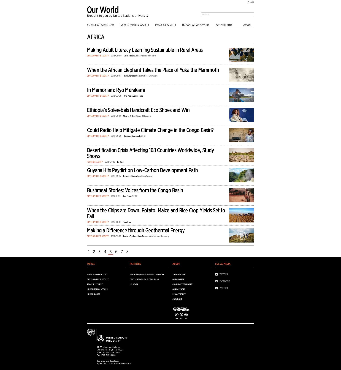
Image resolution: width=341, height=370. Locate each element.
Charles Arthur (129, 116)
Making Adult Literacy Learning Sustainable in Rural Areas (145, 49)
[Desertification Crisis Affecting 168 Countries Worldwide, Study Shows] (241, 156)
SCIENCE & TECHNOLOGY (100, 24)
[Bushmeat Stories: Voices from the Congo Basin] (241, 196)
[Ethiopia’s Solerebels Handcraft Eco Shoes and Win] (241, 115)
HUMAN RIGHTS (223, 24)
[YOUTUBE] (217, 288)
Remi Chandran (130, 75)
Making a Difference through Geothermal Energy (136, 230)
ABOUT (247, 24)
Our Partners (178, 289)
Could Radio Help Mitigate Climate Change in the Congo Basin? (150, 130)
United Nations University (145, 55)
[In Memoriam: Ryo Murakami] (241, 95)
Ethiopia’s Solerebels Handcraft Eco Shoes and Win (138, 110)
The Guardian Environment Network (147, 274)
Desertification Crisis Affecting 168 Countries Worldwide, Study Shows (150, 153)
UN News (134, 284)
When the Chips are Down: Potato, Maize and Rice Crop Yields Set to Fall (156, 213)
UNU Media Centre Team (133, 95)
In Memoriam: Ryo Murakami (116, 89)
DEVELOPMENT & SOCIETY (134, 24)
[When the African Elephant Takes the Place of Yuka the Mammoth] (241, 75)
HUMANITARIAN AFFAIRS (195, 24)
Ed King (120, 161)
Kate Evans (127, 196)
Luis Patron (143, 236)
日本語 (251, 2)
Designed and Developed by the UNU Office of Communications (114, 362)
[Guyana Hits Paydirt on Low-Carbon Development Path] (241, 176)
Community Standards (182, 284)
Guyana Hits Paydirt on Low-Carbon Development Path (142, 170)
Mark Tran (127, 222)
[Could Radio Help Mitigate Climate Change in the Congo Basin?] (241, 135)
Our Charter (178, 279)
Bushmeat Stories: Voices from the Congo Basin (135, 190)
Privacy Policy (179, 294)
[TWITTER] (217, 274)
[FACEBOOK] (217, 281)
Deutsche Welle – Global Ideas (144, 279)
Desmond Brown (130, 176)
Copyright (177, 299)
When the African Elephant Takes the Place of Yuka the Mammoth (153, 69)
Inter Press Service (144, 176)
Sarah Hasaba (129, 55)
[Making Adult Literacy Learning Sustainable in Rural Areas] (241, 55)
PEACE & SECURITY (165, 24)
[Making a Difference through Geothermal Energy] (241, 236)
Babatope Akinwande (132, 136)
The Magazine (178, 274)
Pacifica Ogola (129, 236)
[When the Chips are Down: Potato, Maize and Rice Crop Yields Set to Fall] (241, 216)
